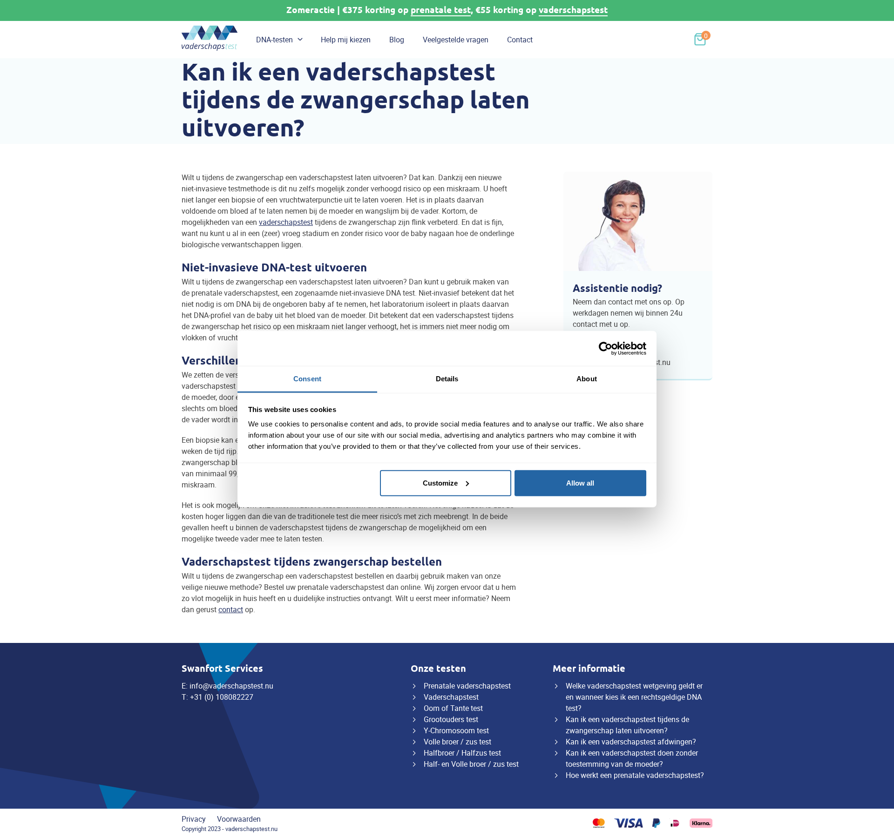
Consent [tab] (307, 379)
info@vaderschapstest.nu (231, 686)
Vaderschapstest (451, 697)
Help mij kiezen (346, 39)
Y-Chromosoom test (456, 730)
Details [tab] (447, 379)
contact (230, 609)
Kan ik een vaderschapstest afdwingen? (631, 742)
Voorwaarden (239, 819)
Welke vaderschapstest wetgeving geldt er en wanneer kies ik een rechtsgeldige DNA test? (634, 697)
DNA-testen (274, 39)
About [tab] (586, 379)
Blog (396, 39)
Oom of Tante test (453, 708)
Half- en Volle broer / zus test (471, 764)
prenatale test (441, 10)
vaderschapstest (573, 10)
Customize (440, 483)
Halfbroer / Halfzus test (462, 753)
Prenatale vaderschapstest (467, 686)
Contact (520, 39)
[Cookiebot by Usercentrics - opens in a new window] (605, 348)
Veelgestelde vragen (455, 39)
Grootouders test (451, 719)
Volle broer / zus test (457, 742)
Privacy (194, 819)
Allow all (580, 483)
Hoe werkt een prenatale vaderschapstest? (635, 775)
